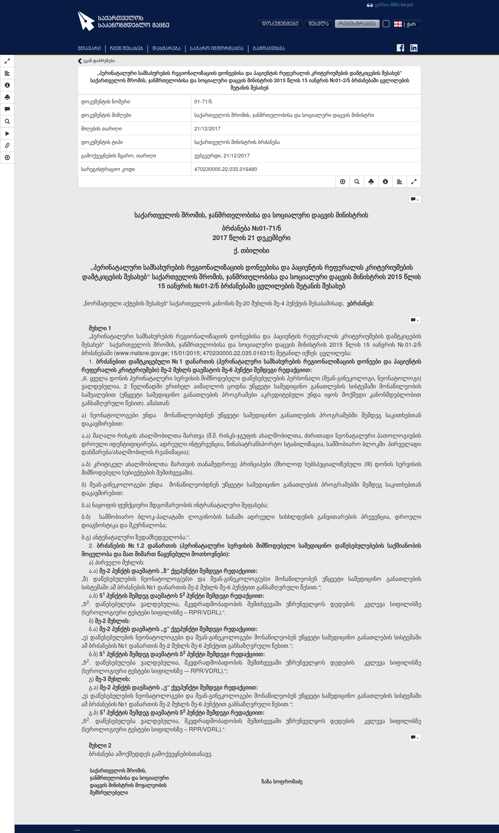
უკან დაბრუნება (98, 60)
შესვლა (318, 24)
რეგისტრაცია (357, 24)
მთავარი (89, 49)
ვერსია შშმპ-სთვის (393, 4)
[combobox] (406, 23)
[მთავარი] (123, 21)
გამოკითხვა (269, 49)
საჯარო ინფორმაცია (217, 49)
